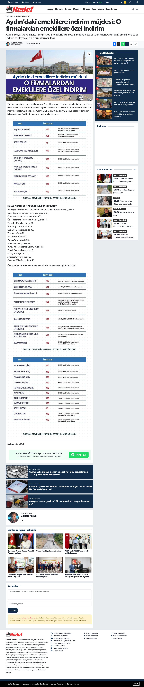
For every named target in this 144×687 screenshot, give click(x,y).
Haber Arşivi (58, 651)
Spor (94, 9)
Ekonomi (59, 9)
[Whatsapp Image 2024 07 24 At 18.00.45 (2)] (49, 160)
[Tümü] (135, 170)
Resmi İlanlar (111, 9)
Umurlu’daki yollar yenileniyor (49, 551)
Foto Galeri (14, 2)
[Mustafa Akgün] (13, 517)
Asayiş (50, 9)
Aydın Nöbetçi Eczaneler (63, 633)
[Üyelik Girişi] (136, 2)
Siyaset (86, 9)
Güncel (68, 9)
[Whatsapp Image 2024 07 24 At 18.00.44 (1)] (49, 396)
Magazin (77, 9)
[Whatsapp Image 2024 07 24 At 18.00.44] (49, 311)
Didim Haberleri (92, 636)
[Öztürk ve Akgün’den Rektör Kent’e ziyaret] (21, 565)
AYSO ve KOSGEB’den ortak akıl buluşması (122, 225)
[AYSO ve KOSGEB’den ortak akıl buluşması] (78, 541)
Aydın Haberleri (22, 16)
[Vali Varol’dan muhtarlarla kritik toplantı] (49, 565)
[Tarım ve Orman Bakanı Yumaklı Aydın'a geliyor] (21, 541)
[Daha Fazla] (127, 44)
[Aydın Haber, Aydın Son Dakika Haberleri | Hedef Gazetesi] (20, 9)
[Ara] (133, 9)
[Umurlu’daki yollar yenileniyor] (49, 541)
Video (26, 2)
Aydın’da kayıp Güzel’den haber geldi (122, 202)
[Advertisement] (116, 146)
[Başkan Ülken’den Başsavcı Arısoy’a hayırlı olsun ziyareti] (78, 565)
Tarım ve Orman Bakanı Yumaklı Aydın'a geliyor (123, 180)
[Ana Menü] (137, 9)
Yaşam (101, 9)
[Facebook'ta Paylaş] (114, 44)
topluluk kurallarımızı (28, 618)
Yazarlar (38, 2)
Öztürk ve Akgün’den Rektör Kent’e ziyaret (124, 236)
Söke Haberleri (119, 209)
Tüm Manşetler (59, 646)
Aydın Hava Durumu (61, 636)
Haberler (9, 16)
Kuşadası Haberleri (120, 636)
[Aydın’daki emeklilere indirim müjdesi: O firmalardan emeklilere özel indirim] (49, 75)
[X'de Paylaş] (118, 44)
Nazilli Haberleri (119, 633)
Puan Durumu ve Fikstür (62, 643)
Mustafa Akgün (29, 516)
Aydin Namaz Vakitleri (61, 638)
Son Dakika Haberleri (61, 648)
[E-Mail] (22, 521)
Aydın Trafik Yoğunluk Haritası (64, 641)
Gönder (12, 610)
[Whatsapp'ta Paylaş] (123, 44)
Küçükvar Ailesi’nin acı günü (124, 213)
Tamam (136, 683)
